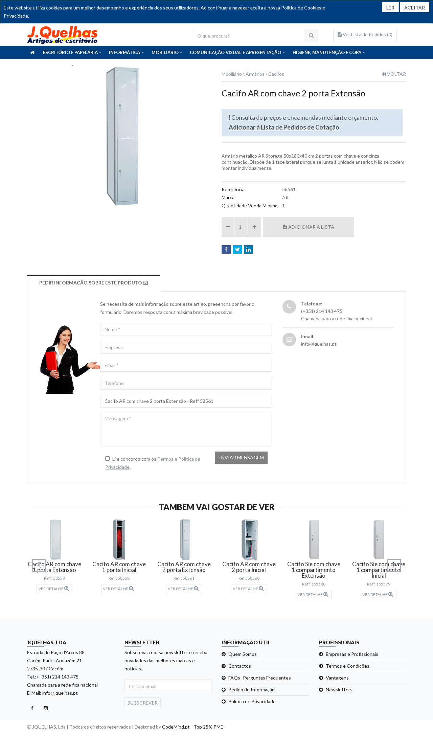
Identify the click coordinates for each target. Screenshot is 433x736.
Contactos (239, 666)
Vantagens (337, 678)
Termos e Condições (347, 666)
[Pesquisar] (311, 35)
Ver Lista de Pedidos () (367, 34)
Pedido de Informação (251, 689)
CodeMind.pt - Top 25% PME (192, 727)
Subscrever (143, 703)
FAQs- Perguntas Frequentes (259, 678)
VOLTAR (396, 74)
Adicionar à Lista (311, 227)
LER (390, 7)
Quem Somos (242, 654)
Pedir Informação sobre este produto (91, 282)
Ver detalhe (51, 588)
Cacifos (276, 74)
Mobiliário (232, 74)
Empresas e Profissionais (352, 654)
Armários (255, 74)
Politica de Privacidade (252, 701)
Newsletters (339, 689)
